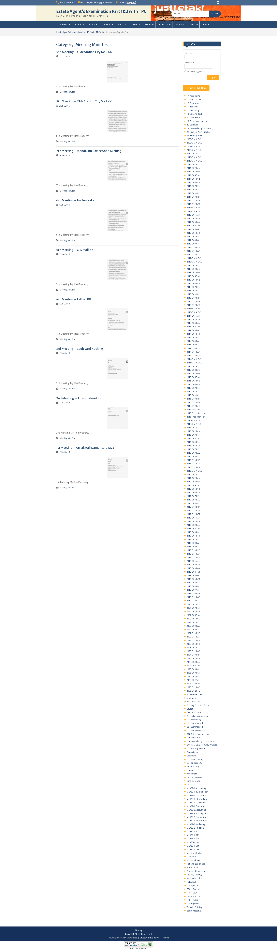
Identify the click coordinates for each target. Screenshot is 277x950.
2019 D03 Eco (193, 568)
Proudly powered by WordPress (122, 937)
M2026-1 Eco (193, 838)
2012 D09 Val (193, 243)
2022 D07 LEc (193, 622)
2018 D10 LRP (193, 550)
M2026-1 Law (193, 842)
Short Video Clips (194, 878)
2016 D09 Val (193, 456)
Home (92, 24)
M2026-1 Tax (193, 849)
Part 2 (121, 24)
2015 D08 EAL (193, 391)
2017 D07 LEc (193, 496)
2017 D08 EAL (193, 499)
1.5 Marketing (193, 110)
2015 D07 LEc (193, 388)
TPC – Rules (192, 900)
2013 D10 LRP (193, 297)
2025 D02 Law (193, 658)
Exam (78, 24)
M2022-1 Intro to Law (197, 799)
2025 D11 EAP (193, 687)
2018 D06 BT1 (193, 535)
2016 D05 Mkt (193, 442)
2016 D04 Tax (193, 438)
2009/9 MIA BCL (194, 150)
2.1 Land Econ (193, 117)
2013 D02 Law (193, 269)
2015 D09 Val (193, 395)
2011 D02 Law (193, 168)
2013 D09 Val (193, 294)
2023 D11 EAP (193, 651)
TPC (193, 24)
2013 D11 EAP (193, 301)
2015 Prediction (194, 409)
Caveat (190, 708)
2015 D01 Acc (193, 366)
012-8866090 (66, 2)
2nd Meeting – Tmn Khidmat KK (79, 398)
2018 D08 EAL (193, 543)
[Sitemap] (218, 3)
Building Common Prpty (198, 705)
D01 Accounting (194, 719)
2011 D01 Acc (193, 164)
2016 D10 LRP (193, 460)
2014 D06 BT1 (193, 333)
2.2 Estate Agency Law (197, 121)
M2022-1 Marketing (196, 802)
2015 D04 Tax (193, 377)
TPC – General (193, 889)
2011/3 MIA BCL (194, 207)
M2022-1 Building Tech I (198, 791)
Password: (189, 62)
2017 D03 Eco (193, 481)
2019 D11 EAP (193, 597)
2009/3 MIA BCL (194, 146)
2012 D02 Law (193, 218)
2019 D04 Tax (193, 571)
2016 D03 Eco (193, 434)
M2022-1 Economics (196, 795)
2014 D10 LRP (193, 348)
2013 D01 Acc (193, 265)
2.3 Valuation (193, 124)
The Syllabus (192, 885)
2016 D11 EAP (193, 463)
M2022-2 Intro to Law (197, 820)
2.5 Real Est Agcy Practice (198, 132)
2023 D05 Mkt (193, 644)
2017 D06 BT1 (193, 492)
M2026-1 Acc (193, 831)
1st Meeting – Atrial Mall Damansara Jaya (85, 447)
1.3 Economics (193, 103)
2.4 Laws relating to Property (200, 128)
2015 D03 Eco (193, 373)
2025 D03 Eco (193, 662)
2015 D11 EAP (193, 402)
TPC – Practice (193, 896)
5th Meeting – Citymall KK (74, 250)
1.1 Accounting (193, 95)
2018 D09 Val (193, 546)
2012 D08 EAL (193, 240)
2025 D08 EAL (193, 676)
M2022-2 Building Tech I (198, 813)
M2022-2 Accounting (196, 809)
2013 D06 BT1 (193, 283)
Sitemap (138, 930)
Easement (191, 755)
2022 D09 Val (193, 629)
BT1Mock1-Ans (194, 701)
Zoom (148, 24)
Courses (163, 24)
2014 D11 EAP (193, 351)
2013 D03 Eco (193, 272)
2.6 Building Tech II (195, 135)
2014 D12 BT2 (193, 355)
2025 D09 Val (193, 680)
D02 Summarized (195, 723)
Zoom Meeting (194, 910)
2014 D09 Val (193, 344)
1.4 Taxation (192, 106)
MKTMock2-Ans (194, 860)
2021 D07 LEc (193, 607)
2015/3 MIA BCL (194, 420)
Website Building (194, 907)
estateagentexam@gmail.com (96, 2)
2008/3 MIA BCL (194, 139)
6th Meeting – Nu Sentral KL (76, 200)
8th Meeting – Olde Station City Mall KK (84, 101)
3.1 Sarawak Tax (194, 694)
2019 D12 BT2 (193, 600)
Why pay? (131, 2)
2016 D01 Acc (193, 427)
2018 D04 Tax (193, 528)
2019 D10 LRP (193, 593)
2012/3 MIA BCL (194, 258)
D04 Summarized (195, 726)
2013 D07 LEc (193, 287)
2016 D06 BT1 (193, 445)
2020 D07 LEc (193, 604)
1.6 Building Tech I (195, 113)
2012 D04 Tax (193, 225)
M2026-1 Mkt (193, 845)
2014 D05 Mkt (193, 330)
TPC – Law (192, 892)
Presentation (193, 867)
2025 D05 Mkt (193, 669)
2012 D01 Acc (193, 214)
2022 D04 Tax (193, 615)
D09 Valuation (193, 737)
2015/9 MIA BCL (194, 424)
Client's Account (194, 712)
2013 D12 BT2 (193, 305)
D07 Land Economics (196, 730)
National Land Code (196, 863)
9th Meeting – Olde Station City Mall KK (84, 52)
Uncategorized (193, 903)
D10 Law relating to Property (200, 741)
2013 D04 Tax (193, 276)
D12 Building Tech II (196, 748)
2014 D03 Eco (193, 323)
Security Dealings (195, 874)
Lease (189, 784)
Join (135, 24)
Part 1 (106, 24)
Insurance (191, 770)
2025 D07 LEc (193, 672)
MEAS (179, 24)
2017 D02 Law (193, 478)
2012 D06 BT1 (193, 232)
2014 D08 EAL (193, 341)
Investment (192, 773)
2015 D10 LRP (193, 398)
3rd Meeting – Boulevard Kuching (79, 348)
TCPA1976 (191, 881)
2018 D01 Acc (193, 517)
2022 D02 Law (193, 611)
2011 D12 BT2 (193, 204)
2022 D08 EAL (193, 625)
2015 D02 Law (193, 369)
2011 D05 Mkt (193, 178)
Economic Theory (195, 759)
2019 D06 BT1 (193, 579)
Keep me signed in (195, 71)
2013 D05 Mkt (193, 279)
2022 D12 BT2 (193, 640)
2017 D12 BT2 (193, 514)
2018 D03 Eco (193, 525)
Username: (190, 53)
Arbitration (191, 698)
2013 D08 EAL (193, 290)
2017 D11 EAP (193, 510)
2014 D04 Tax (193, 326)
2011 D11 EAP (193, 200)
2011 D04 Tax (193, 175)
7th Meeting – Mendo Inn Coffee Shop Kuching (88, 151)
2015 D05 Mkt (193, 380)
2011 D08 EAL (193, 189)
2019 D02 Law (193, 564)
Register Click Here (196, 88)
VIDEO (63, 24)
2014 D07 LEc (193, 337)
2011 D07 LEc (193, 186)
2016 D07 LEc (193, 449)
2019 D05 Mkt (193, 575)
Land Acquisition (194, 777)
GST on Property (194, 762)
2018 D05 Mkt (193, 532)
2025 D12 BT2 (193, 690)
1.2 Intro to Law (194, 99)
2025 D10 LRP (193, 683)
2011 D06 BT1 (193, 182)
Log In (213, 77)
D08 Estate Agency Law (198, 734)
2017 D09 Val (193, 503)
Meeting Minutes (67, 91)
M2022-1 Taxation (195, 806)
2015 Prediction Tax (196, 416)
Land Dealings (193, 781)
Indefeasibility (193, 766)
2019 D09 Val (193, 589)
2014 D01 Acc (193, 315)
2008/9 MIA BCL (194, 142)
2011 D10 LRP (193, 196)
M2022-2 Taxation (195, 827)
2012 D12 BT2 (193, 254)
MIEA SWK (191, 856)
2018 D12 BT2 (193, 557)
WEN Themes (162, 937)
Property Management (197, 871)
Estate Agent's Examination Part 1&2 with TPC (101, 11)
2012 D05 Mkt (193, 229)
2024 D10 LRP (193, 654)
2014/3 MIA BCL (194, 359)
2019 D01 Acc (193, 561)
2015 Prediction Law (196, 413)
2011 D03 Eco (193, 171)
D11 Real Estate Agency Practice (202, 744)
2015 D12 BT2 (193, 406)
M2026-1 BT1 (193, 835)
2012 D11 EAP (193, 251)
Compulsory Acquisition (197, 716)
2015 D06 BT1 (193, 384)
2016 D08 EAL (193, 452)
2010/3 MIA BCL (194, 157)
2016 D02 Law (193, 431)
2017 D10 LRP (193, 507)
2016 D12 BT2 (193, 467)
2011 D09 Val (193, 193)
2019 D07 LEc (193, 582)
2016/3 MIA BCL (194, 470)
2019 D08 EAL (193, 586)
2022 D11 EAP (193, 636)
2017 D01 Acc (193, 474)
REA (205, 24)
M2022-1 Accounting (196, 788)
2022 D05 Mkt (193, 618)
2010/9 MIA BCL (194, 160)
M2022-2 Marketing (196, 824)
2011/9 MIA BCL (194, 211)
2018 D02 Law (193, 521)
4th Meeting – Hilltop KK (73, 299)
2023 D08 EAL (193, 647)
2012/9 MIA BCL (194, 261)
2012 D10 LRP (193, 247)
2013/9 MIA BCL (194, 312)
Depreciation (193, 752)
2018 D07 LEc (193, 539)
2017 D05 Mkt (193, 488)
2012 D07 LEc (193, 236)
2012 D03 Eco (193, 222)
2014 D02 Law (193, 319)
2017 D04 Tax (193, 485)
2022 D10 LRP (193, 633)
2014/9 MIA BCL (194, 362)
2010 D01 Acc (193, 153)
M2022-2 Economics (196, 817)
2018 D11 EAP (193, 553)
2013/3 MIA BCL (194, 308)
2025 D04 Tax (193, 665)
